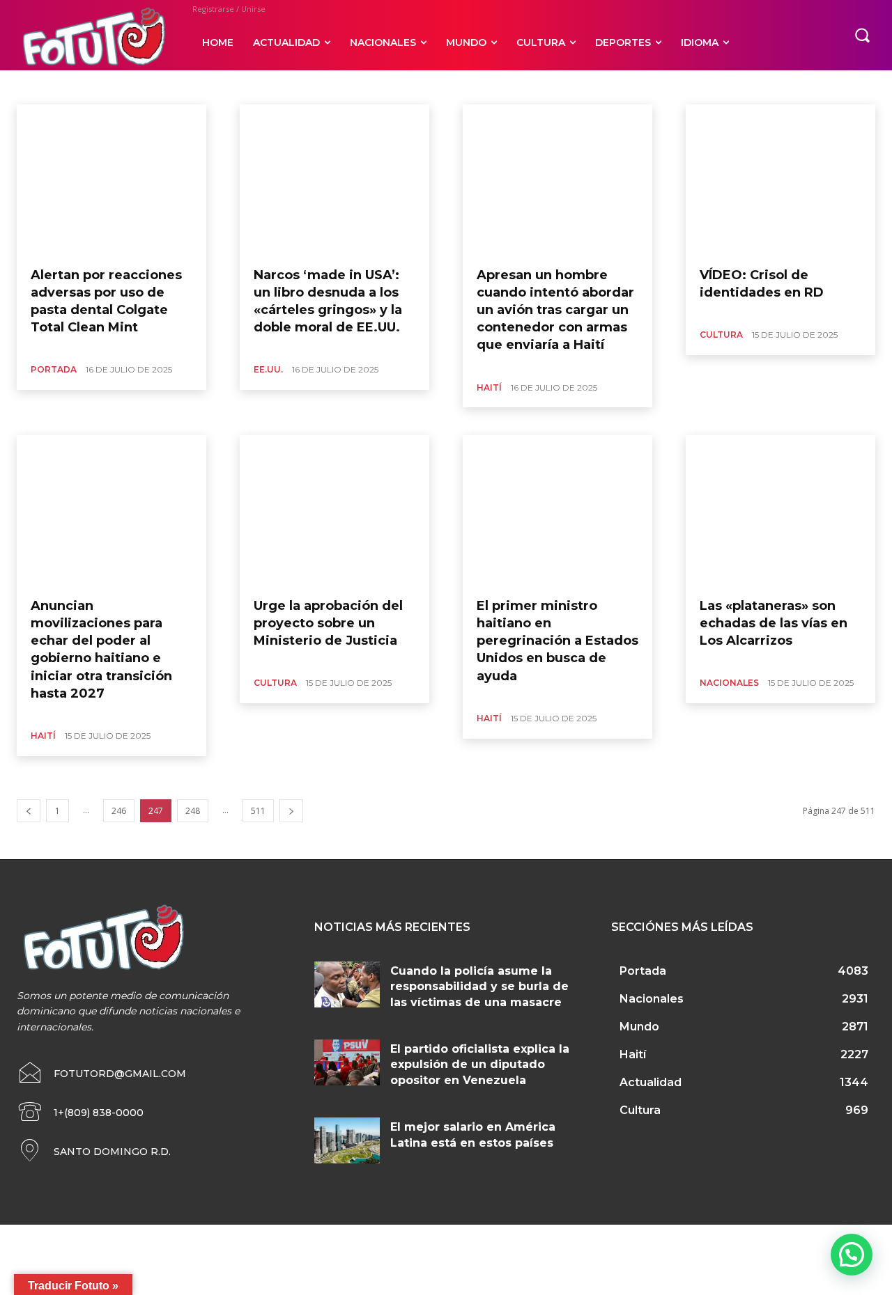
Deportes (132, 86)
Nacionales (347, 86)
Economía (182, 86)
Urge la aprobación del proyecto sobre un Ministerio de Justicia (328, 623)
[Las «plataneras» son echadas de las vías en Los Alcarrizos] (780, 511)
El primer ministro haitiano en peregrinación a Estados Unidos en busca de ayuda (557, 641)
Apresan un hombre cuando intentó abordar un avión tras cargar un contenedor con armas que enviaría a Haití (555, 310)
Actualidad (39, 86)
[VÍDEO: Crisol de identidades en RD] (780, 180)
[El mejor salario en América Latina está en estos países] (347, 1140)
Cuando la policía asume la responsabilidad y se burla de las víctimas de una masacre (479, 986)
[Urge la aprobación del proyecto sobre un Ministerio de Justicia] (334, 511)
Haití (262, 86)
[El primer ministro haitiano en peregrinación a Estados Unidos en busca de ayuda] (557, 511)
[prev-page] (28, 810)
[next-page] (291, 810)
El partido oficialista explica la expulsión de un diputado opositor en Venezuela (479, 1064)
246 (119, 811)
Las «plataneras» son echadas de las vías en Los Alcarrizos (773, 623)
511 (258, 811)
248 (192, 811)
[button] (862, 35)
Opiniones (401, 86)
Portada (54, 369)
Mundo (299, 86)
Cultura (86, 86)
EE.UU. (228, 86)
